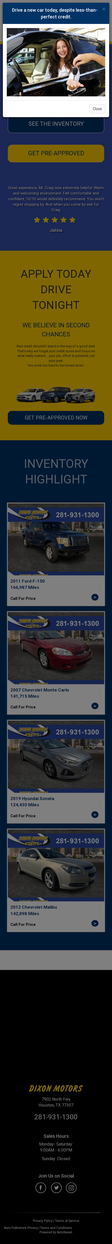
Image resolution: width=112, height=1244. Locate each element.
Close (97, 109)
